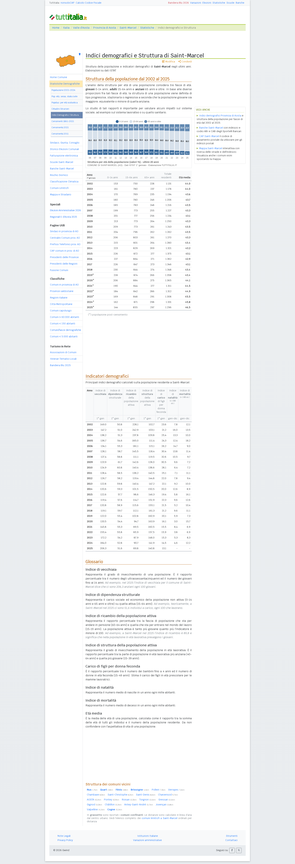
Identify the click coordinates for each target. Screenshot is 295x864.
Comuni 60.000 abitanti (64, 317)
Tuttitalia (54, 2)
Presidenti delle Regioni (63, 263)
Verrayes (176, 789)
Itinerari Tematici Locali (63, 358)
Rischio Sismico (59, 175)
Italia (66, 27)
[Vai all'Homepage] (69, 16)
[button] (232, 850)
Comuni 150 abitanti (62, 323)
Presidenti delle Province (64, 257)
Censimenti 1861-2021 (63, 121)
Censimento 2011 (60, 133)
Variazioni (195, 2)
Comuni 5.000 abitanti (64, 336)
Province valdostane (61, 291)
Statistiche (219, 2)
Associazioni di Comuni (63, 352)
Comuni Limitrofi (59, 188)
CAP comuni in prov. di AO (64, 250)
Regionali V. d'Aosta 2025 (63, 216)
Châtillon (113, 804)
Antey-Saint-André (138, 804)
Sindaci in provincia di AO (64, 231)
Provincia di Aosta (104, 27)
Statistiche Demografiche (65, 83)
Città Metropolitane (61, 304)
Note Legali (64, 835)
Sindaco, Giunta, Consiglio (64, 142)
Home (55, 27)
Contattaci (231, 840)
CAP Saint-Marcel (209, 136)
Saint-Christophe (120, 794)
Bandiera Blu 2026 (178, 2)
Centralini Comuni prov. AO (65, 237)
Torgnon (147, 799)
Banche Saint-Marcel (62, 168)
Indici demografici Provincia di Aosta (220, 115)
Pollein (158, 789)
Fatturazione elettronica (64, 155)
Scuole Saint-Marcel (61, 162)
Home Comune (58, 77)
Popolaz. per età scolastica (65, 102)
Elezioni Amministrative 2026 (65, 210)
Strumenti (231, 835)
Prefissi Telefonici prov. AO (65, 244)
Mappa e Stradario (60, 194)
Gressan (166, 799)
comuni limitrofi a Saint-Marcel (159, 818)
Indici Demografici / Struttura (65, 115)
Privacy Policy (65, 840)
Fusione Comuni (59, 270)
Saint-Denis (145, 794)
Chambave (96, 794)
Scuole (230, 2)
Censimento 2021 (60, 127)
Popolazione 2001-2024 (63, 90)
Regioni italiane (58, 297)
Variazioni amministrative (147, 840)
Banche (240, 2)
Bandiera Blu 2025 (60, 365)
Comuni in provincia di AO (64, 284)
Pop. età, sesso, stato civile (64, 96)
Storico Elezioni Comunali (64, 149)
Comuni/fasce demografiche (65, 330)
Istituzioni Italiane (147, 835)
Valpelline (96, 809)
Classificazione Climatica (64, 181)
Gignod (94, 804)
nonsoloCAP (67, 2)
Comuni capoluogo (61, 310)
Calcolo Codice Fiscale (88, 2)
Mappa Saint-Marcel (210, 148)
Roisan (129, 799)
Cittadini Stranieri (60, 108)
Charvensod (168, 794)
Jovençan (164, 804)
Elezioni (206, 2)
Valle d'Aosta (81, 27)
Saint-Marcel (128, 27)
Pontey (111, 799)
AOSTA (94, 799)
